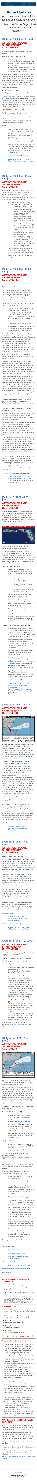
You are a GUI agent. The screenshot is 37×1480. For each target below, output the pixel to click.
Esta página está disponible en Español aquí (16, 1268)
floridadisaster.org (17, 1024)
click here (24, 194)
